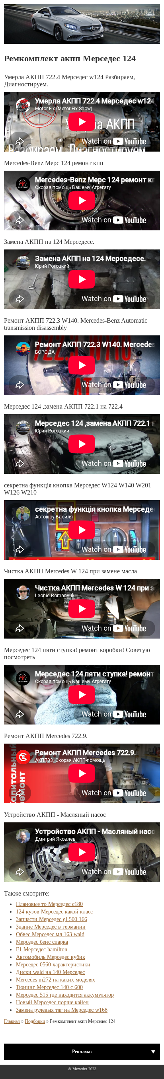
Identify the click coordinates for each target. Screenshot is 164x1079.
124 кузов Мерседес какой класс (54, 912)
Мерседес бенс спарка (42, 942)
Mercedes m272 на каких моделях (55, 980)
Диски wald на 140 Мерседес (50, 972)
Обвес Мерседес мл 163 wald (50, 934)
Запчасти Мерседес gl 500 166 (51, 919)
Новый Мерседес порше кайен (52, 1002)
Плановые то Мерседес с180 (49, 904)
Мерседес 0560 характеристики (53, 965)
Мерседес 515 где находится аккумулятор (65, 995)
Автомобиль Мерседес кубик (50, 957)
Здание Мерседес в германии (51, 927)
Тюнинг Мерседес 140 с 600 (49, 987)
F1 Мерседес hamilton (41, 949)
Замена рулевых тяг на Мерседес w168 (61, 1010)
